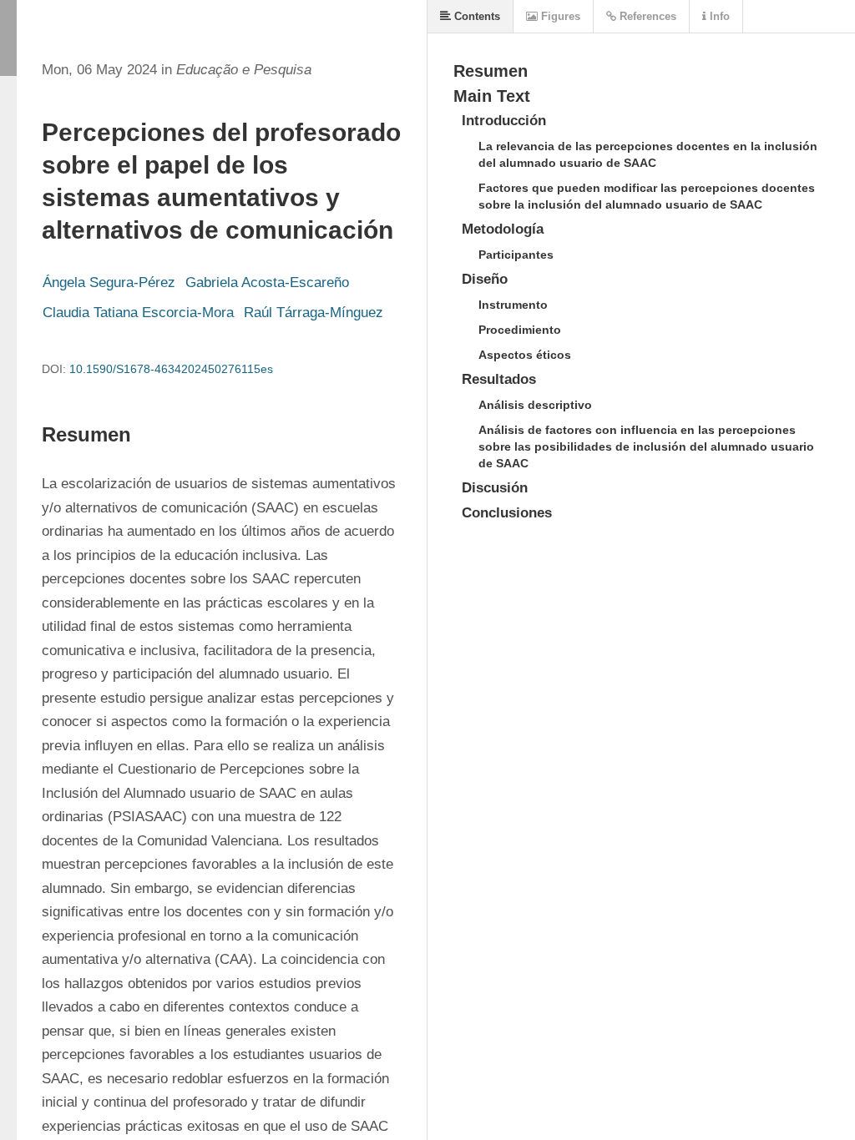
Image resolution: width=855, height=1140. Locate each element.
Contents (475, 16)
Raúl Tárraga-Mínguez (313, 312)
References (646, 16)
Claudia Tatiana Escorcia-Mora (138, 312)
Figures (559, 16)
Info (718, 16)
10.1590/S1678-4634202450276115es (171, 369)
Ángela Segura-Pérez (109, 282)
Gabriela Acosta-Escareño (267, 282)
